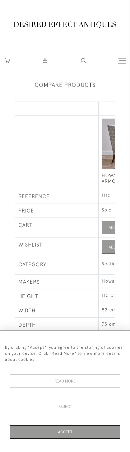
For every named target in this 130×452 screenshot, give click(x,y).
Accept (65, 432)
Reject (65, 406)
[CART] (7, 60)
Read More (65, 381)
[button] (45, 60)
